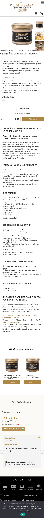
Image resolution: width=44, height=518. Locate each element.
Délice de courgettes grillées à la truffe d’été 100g (12, 377)
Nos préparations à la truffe (10, 51)
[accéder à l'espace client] (36, 13)
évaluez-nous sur (12, 429)
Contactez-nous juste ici (11, 322)
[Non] (41, 509)
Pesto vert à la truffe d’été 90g (32, 376)
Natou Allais (10, 438)
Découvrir (12, 382)
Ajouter (34, 119)
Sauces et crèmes (30, 51)
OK (22, 514)
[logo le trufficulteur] (22, 8)
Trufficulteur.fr (11, 412)
